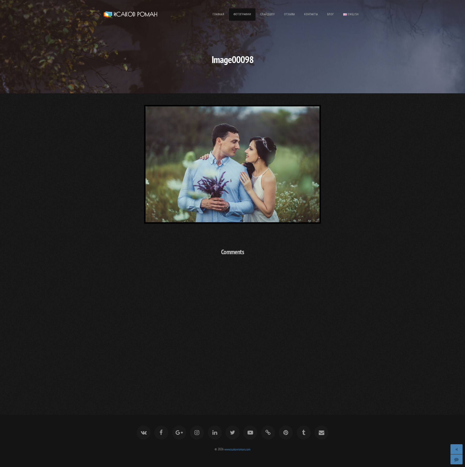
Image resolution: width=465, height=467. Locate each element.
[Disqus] (232, 323)
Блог (330, 14)
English (353, 14)
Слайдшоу (267, 14)
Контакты (311, 14)
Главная (218, 14)
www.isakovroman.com (237, 449)
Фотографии (242, 14)
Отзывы (289, 14)
